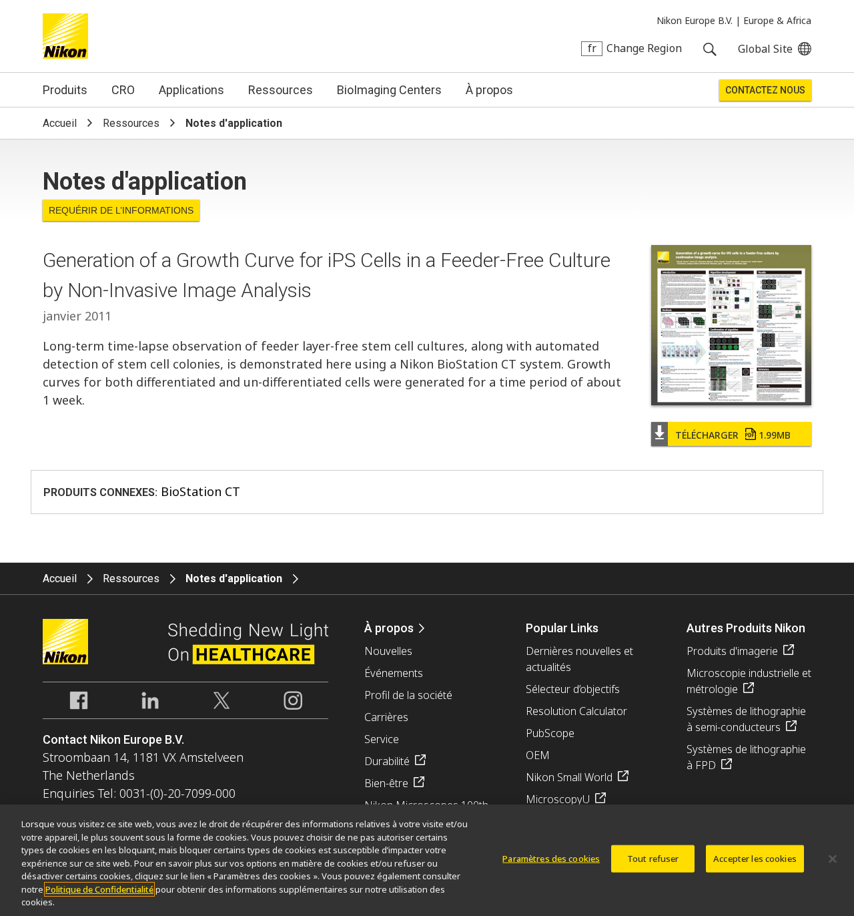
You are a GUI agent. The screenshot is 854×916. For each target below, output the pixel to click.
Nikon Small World (569, 777)
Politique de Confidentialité (99, 889)
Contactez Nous (765, 90)
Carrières (386, 717)
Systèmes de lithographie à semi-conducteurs (746, 719)
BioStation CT (200, 491)
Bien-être (386, 783)
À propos (489, 90)
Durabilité (387, 761)
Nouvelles (388, 651)
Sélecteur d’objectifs (573, 689)
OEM (538, 755)
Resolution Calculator (576, 711)
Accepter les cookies (755, 858)
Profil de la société (408, 695)
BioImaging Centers (389, 90)
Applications (191, 90)
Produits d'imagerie (732, 651)
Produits (65, 90)
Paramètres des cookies (551, 858)
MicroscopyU (558, 799)
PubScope (550, 733)
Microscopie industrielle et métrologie (749, 681)
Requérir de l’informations (121, 210)
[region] (427, 860)
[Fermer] (832, 858)
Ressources (280, 90)
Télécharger (733, 435)
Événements (393, 673)
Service (381, 739)
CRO (123, 90)
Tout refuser (653, 858)
